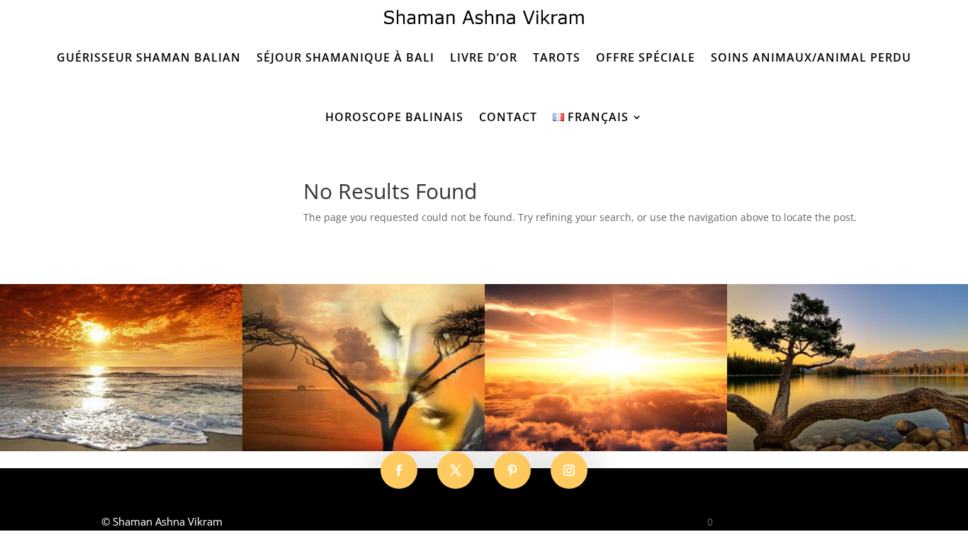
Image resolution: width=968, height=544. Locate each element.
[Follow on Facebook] (399, 470)
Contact (508, 117)
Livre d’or (483, 57)
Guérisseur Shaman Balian (149, 57)
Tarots (556, 57)
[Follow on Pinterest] (512, 470)
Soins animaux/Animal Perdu (811, 57)
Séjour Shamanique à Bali (345, 57)
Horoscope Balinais (394, 117)
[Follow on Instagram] (569, 470)
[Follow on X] (455, 470)
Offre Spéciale (645, 57)
